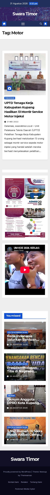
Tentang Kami (36, 482)
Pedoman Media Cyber (25, 489)
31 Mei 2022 (12, 122)
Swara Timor (25, 13)
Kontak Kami (13, 482)
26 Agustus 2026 (19, 344)
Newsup (43, 472)
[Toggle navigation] (23, 24)
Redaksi (24, 482)
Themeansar (26, 475)
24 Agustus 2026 (19, 408)
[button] (41, 23)
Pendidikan (9, 98)
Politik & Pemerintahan (17, 332)
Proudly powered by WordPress (17, 472)
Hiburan (11, 396)
